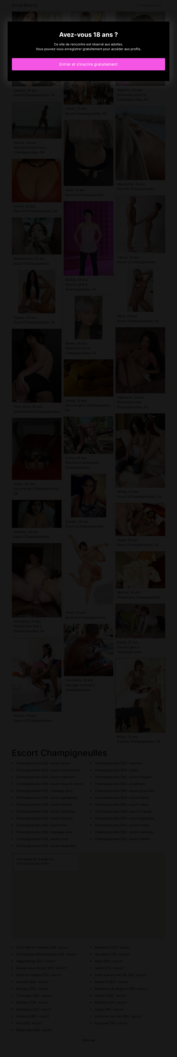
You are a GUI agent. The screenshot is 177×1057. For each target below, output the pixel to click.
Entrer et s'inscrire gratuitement (88, 64)
